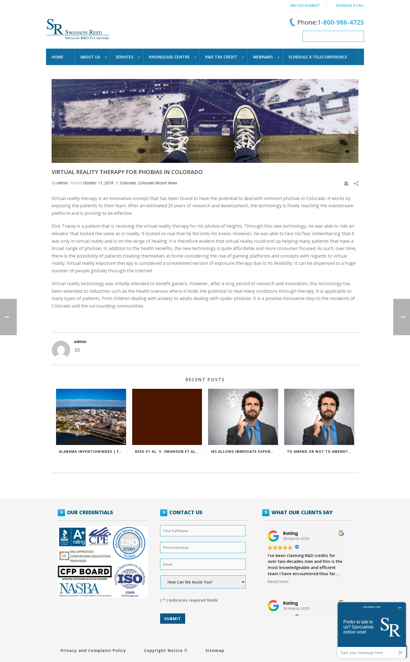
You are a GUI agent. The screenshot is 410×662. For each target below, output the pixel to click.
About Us (90, 56)
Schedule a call (350, 5)
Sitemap (215, 650)
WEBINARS (263, 56)
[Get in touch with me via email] (77, 350)
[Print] (346, 183)
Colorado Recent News (157, 182)
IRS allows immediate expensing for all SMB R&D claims (244, 451)
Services (124, 56)
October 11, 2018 (98, 182)
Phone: (330, 22)
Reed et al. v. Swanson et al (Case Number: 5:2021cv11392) (168, 451)
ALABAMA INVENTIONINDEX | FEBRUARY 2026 (92, 451)
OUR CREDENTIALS (90, 512)
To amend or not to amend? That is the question (320, 451)
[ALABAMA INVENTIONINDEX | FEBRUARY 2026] (91, 417)
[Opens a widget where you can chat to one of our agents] (372, 630)
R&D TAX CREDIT (221, 56)
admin (62, 182)
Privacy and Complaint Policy (93, 650)
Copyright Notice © (166, 650)
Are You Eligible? (305, 5)
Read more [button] (278, 581)
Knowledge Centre (169, 56)
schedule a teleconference (317, 56)
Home (57, 56)
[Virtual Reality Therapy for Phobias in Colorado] (205, 121)
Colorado (128, 182)
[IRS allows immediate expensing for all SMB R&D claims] (243, 417)
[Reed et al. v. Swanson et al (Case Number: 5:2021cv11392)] (167, 417)
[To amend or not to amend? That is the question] (319, 417)
